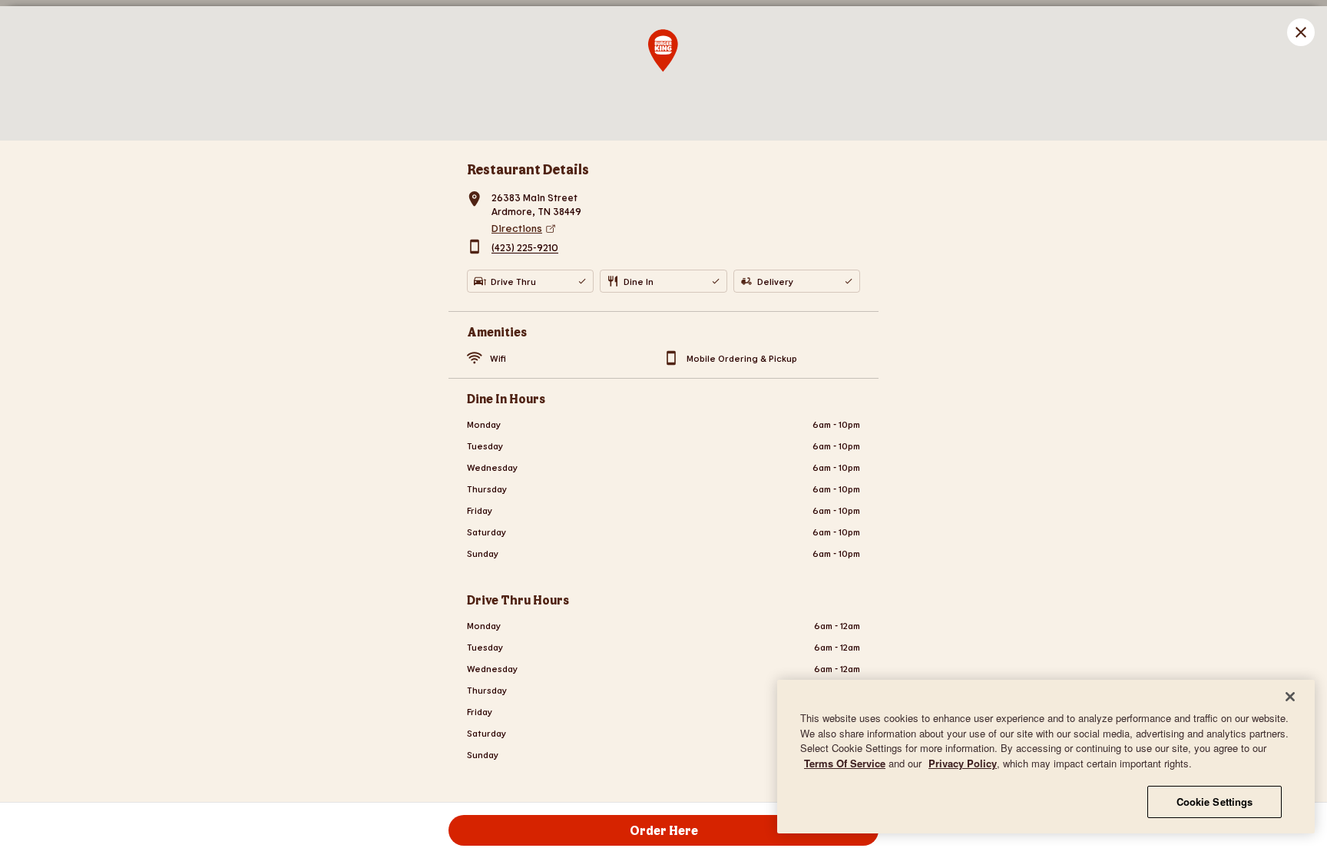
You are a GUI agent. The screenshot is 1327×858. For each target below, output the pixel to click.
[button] (1301, 32)
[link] (675, 228)
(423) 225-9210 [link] (524, 248)
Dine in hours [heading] (506, 398)
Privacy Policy (962, 763)
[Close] (1290, 697)
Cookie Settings (1214, 801)
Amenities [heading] (497, 331)
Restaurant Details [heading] (528, 169)
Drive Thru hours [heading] (518, 599)
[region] (1046, 756)
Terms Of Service (844, 763)
